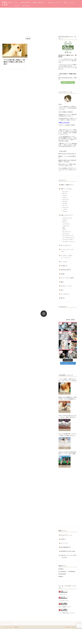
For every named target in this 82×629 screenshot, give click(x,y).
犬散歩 (63, 274)
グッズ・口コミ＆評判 (67, 278)
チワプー (65, 197)
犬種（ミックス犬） (69, 2)
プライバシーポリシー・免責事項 (11, 627)
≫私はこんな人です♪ (64, 122)
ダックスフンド (67, 231)
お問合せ (63, 539)
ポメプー (65, 193)
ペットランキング (63, 594)
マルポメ (65, 211)
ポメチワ (65, 201)
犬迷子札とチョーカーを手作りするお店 (68, 556)
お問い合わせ (26, 5)
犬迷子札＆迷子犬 (25, 2)
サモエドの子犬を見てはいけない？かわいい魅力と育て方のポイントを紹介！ (67, 416)
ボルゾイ (65, 222)
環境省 (61, 569)
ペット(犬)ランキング (64, 600)
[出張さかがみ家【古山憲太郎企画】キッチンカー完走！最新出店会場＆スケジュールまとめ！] (65, 461)
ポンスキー (66, 191)
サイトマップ (64, 543)
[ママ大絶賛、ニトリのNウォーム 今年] (63, 335)
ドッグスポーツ (65, 294)
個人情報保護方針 (65, 547)
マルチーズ (66, 225)
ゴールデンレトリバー (69, 241)
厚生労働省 (63, 574)
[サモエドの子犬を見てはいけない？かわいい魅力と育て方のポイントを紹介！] (65, 425)
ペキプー (65, 209)
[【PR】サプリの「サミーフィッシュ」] (63, 344)
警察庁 (61, 576)
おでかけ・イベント (66, 286)
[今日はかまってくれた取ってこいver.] (72, 335)
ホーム (16, 2)
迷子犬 (63, 298)
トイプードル (66, 224)
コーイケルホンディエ (69, 237)
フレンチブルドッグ (68, 235)
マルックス (66, 207)
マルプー (65, 195)
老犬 (62, 290)
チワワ (64, 229)
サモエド (65, 220)
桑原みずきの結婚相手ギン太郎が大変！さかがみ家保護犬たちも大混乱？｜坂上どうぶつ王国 (67, 398)
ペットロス (64, 261)
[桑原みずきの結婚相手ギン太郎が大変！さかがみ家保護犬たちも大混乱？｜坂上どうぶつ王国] (65, 407)
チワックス (66, 199)
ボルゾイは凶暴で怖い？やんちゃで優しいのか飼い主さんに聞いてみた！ (67, 434)
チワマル (65, 203)
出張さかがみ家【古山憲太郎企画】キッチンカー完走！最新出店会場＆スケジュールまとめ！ (67, 453)
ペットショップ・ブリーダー (67, 250)
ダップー (65, 205)
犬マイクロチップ (66, 245)
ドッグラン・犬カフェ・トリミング (66, 256)
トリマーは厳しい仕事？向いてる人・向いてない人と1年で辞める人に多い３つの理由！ (68, 380)
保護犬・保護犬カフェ (39, 2)
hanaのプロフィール (66, 535)
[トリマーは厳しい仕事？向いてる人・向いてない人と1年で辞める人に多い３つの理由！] (65, 388)
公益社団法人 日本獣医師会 (67, 571)
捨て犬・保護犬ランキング (65, 606)
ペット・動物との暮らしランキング (67, 612)
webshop (17, 5)
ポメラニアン (66, 233)
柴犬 (64, 227)
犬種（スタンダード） (54, 2)
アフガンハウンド (67, 218)
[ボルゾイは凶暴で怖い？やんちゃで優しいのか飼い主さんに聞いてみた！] (65, 443)
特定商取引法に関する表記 (68, 551)
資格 (62, 282)
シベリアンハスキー (68, 239)
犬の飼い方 (64, 265)
